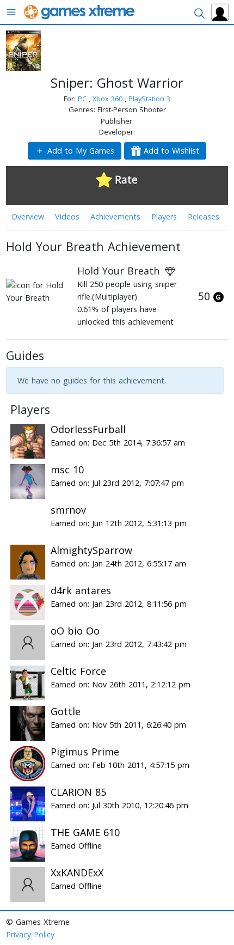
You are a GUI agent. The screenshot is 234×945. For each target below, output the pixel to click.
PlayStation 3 (149, 98)
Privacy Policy (30, 934)
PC (83, 98)
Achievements (115, 216)
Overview (27, 216)
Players (164, 216)
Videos (67, 216)
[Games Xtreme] (80, 11)
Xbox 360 (109, 98)
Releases (203, 216)
